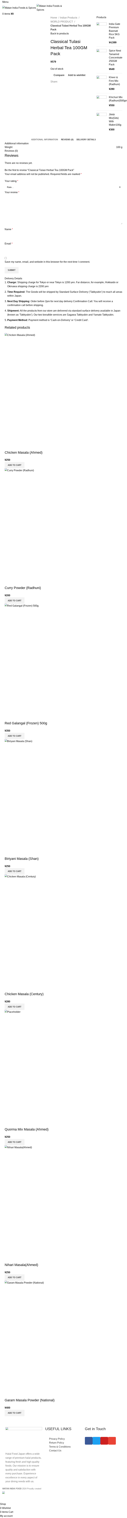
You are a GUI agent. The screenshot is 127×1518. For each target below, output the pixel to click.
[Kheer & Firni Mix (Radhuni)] (101, 83)
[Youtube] (104, 1441)
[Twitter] (96, 1441)
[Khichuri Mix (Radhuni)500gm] (101, 102)
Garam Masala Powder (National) (30, 1400)
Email (9, 243)
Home (54, 17)
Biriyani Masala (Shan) (22, 859)
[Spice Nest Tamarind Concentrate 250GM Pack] (101, 60)
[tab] (44, 139)
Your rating (11, 181)
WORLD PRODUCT (62, 21)
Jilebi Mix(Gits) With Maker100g (115, 119)
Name (9, 229)
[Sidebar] (4, 1498)
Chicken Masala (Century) (24, 994)
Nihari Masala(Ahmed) (21, 1265)
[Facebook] (89, 1441)
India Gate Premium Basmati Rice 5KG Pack (114, 31)
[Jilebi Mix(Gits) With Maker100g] (101, 122)
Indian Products (69, 17)
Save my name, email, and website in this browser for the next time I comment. (47, 262)
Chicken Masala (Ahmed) (23, 452)
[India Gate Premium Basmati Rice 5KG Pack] (101, 33)
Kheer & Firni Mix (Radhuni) (114, 81)
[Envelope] (112, 1441)
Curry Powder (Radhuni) (23, 588)
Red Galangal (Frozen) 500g (26, 723)
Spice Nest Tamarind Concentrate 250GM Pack (115, 57)
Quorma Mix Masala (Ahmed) (26, 1129)
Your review (12, 192)
